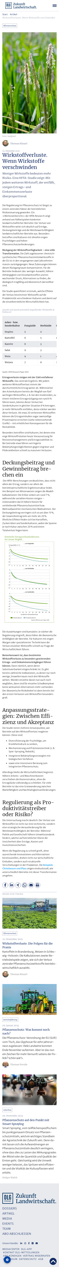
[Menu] (54, 5)
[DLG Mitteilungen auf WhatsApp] (33, 1243)
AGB (40, 1259)
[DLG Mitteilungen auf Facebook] (29, 1243)
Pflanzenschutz (9, 26)
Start (5, 14)
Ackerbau (7, 1110)
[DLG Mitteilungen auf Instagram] (25, 1243)
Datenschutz (28, 1259)
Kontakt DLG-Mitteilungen (21, 1252)
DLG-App (26, 1249)
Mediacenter (11, 1249)
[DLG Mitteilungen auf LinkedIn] (21, 1243)
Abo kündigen (12, 1255)
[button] (5, 885)
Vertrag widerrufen (36, 1255)
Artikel (13, 14)
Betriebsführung (10, 1020)
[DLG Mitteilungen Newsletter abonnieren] (37, 1243)
